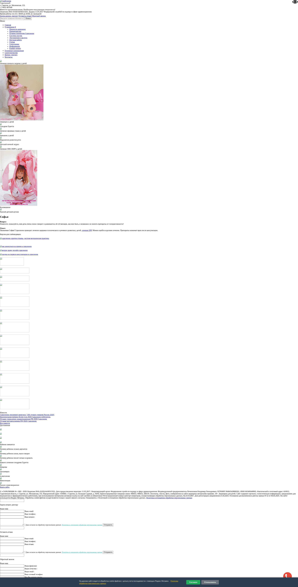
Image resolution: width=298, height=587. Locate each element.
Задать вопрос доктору (9, 16)
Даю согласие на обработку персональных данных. (63, 525)
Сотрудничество (11, 53)
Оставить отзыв (25, 16)
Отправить (108, 525)
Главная (8, 25)
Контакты (8, 57)
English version (15, 48)
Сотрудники (14, 44)
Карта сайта (4, 487)
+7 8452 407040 (6, 7)
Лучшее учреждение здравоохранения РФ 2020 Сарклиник (23, 419)
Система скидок (15, 36)
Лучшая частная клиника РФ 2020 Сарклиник (18, 421)
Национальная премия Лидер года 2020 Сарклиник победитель (25, 417)
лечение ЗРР (87, 230)
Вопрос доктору (11, 55)
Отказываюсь (210, 582)
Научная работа (15, 40)
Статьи (12, 42)
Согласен (193, 582)
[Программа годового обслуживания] (14, 281)
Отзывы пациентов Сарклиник (21, 33)
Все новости (5, 423)
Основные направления (14, 51)
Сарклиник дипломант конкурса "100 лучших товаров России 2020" (27, 415)
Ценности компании (17, 29)
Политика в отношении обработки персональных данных (169, 498)
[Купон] (14, 273)
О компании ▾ (10, 27)
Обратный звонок (39, 16)
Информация (14, 46)
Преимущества (15, 31)
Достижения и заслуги (18, 38)
